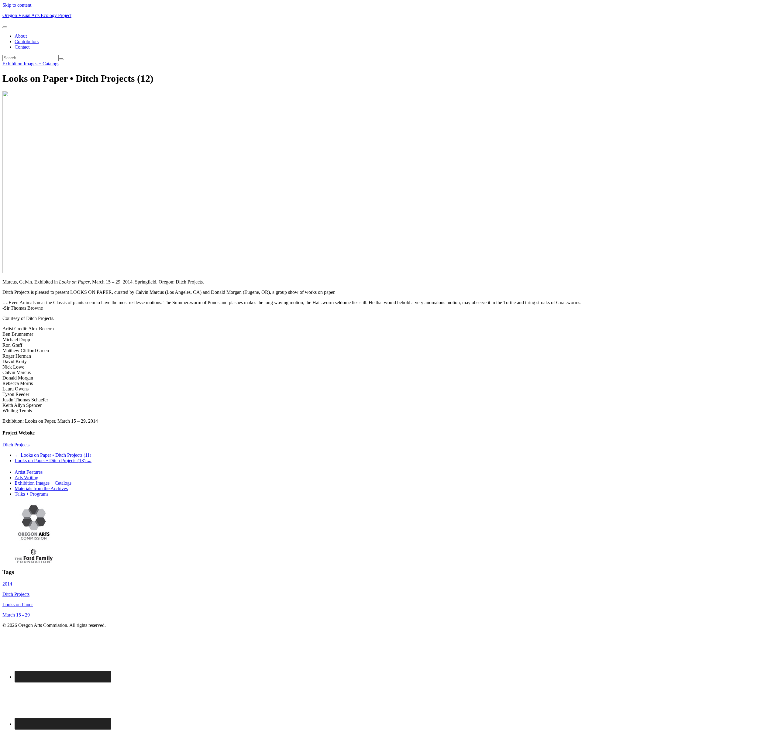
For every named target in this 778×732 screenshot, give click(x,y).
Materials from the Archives (41, 488)
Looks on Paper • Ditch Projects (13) (53, 460)
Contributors (27, 41)
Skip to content (16, 5)
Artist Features (29, 472)
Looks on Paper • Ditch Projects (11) (53, 455)
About (21, 36)
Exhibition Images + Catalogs (30, 63)
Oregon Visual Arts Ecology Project (36, 15)
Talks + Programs (31, 494)
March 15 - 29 (16, 614)
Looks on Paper (17, 604)
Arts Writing (26, 477)
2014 (7, 583)
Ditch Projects (15, 444)
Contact (22, 47)
